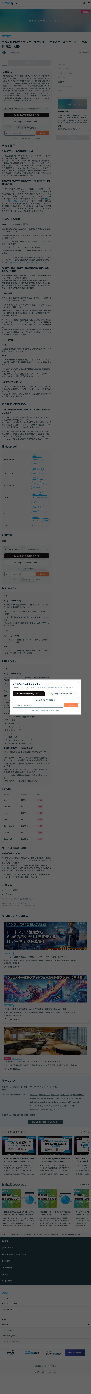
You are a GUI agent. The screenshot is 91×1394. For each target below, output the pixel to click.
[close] (78, 682)
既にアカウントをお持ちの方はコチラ (45, 710)
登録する (71, 705)
